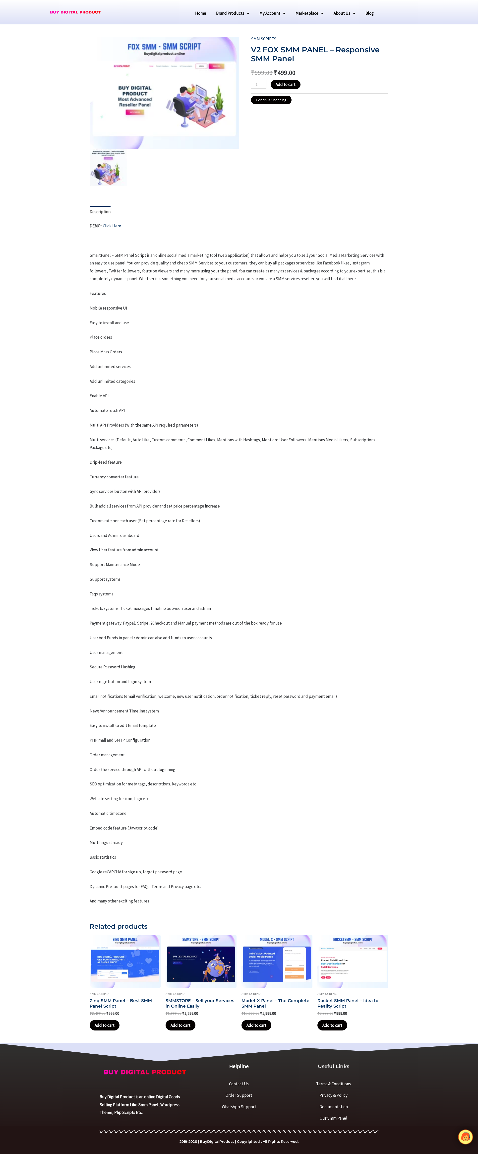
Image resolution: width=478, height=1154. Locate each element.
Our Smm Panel (333, 1118)
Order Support (239, 1095)
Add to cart (286, 84)
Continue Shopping (271, 100)
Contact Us (239, 1084)
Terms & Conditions (333, 1084)
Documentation (333, 1106)
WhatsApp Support (239, 1106)
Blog (369, 13)
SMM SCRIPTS (263, 39)
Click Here (112, 226)
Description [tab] (100, 211)
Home (200, 13)
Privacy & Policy (333, 1095)
